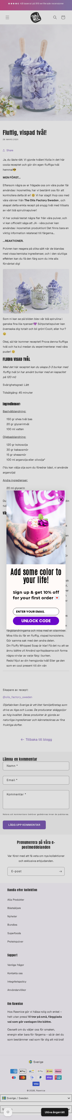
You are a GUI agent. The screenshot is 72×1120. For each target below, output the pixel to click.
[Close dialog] (61, 499)
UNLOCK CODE (36, 621)
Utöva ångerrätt (55, 1112)
